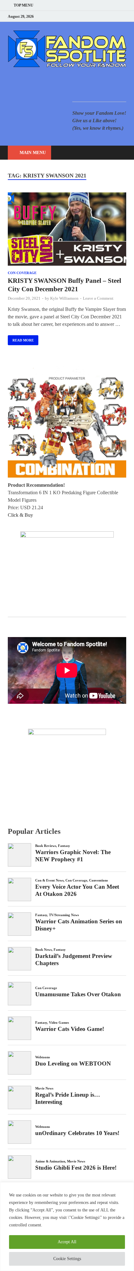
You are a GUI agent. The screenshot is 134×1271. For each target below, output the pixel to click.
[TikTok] (124, 16)
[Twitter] (101, 16)
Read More (21, 338)
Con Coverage (22, 273)
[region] (67, 1226)
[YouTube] (85, 16)
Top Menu (23, 5)
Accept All (67, 1242)
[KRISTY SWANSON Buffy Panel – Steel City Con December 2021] (67, 230)
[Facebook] (93, 16)
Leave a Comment (98, 298)
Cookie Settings (67, 1258)
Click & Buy (20, 515)
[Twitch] (116, 16)
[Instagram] (109, 16)
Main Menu (33, 152)
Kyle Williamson (64, 298)
